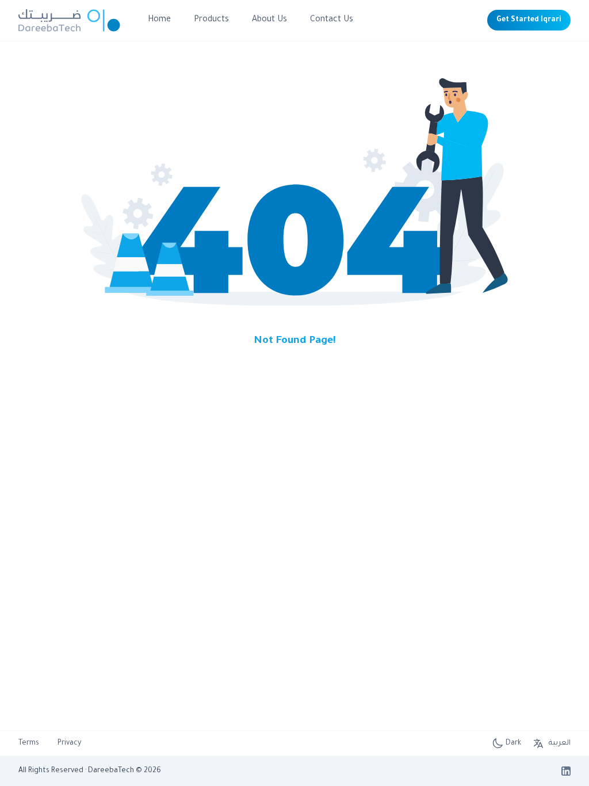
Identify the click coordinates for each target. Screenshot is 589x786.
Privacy (69, 743)
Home (159, 20)
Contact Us (331, 20)
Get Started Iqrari (528, 20)
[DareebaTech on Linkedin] (566, 771)
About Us (269, 20)
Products (211, 20)
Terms (28, 743)
